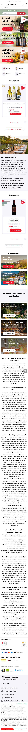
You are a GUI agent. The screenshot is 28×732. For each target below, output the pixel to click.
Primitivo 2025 (14, 220)
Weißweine (21, 68)
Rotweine (8, 68)
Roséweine (8, 74)
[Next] (25, 122)
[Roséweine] (4, 74)
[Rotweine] (4, 68)
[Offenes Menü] (2, 4)
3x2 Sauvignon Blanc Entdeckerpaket (14, 103)
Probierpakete (22, 74)
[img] (14, 222)
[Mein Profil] (23, 4)
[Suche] (2, 7)
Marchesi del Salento (14, 218)
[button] (25, 4)
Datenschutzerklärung (5, 724)
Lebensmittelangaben (16, 111)
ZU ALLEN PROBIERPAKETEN (13, 129)
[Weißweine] (16, 68)
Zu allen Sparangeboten (13, 246)
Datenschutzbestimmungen (21, 704)
